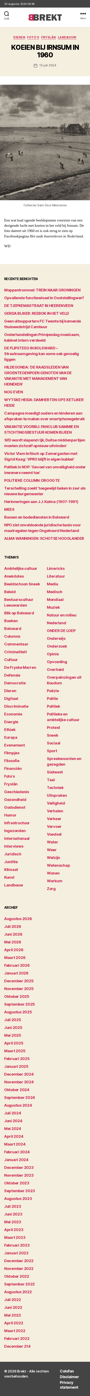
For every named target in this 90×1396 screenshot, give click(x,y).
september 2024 (19, 1097)
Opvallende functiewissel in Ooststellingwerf (44, 298)
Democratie (15, 683)
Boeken (11, 621)
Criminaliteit (15, 652)
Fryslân (48, 37)
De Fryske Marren (20, 667)
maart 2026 (14, 957)
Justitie (11, 862)
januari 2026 (16, 973)
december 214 (17, 1346)
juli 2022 (12, 1299)
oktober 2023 (16, 1183)
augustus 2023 (18, 1198)
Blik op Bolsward (19, 613)
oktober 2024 (16, 1090)
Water (52, 842)
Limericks (56, 568)
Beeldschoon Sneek (22, 584)
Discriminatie (16, 706)
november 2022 (18, 1268)
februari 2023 (17, 1245)
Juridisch (12, 854)
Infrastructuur (17, 823)
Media (52, 584)
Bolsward (12, 628)
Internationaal (17, 838)
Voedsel (54, 834)
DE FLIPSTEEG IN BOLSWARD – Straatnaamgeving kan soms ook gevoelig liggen (41, 354)
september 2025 (19, 1004)
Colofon (67, 1371)
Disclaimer (69, 1377)
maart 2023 (14, 1237)
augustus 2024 (18, 1105)
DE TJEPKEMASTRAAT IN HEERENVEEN (38, 305)
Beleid (9, 592)
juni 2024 (13, 1121)
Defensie (12, 675)
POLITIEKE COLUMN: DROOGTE (32, 480)
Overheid (55, 669)
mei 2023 (12, 1222)
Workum (54, 881)
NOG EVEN (13, 392)
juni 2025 (13, 1027)
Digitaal (11, 698)
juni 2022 (13, 1307)
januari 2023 (16, 1253)
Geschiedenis (16, 792)
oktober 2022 (16, 1276)
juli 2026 (12, 926)
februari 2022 (17, 1338)
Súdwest (55, 772)
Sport (52, 751)
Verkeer (54, 819)
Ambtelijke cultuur (20, 568)
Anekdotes (14, 576)
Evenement (14, 745)
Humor (10, 815)
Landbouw (67, 37)
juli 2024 (12, 1113)
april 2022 (13, 1323)
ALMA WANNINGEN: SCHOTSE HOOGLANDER (44, 538)
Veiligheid (56, 803)
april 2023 (13, 1229)
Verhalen (55, 811)
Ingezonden (15, 830)
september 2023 (19, 1191)
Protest (53, 727)
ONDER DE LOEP (61, 630)
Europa (10, 737)
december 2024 (19, 1074)
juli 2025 (12, 1020)
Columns (12, 636)
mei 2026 (12, 942)
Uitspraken (57, 795)
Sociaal (53, 743)
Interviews (13, 846)
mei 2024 (12, 1128)
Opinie (53, 654)
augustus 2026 (18, 919)
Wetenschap (58, 865)
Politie (52, 698)
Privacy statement (69, 1384)
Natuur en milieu (61, 615)
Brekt (21, 1371)
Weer (52, 850)
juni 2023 (13, 1214)
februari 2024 (17, 1152)
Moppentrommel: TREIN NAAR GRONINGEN (42, 290)
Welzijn (53, 857)
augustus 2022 (18, 1292)
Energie (11, 722)
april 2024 (13, 1136)
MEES (9, 509)
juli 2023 (12, 1206)
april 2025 (13, 1043)
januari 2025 (16, 1066)
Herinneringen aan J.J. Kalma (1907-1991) (41, 501)
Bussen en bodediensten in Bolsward (36, 517)
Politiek (53, 706)
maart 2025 (14, 1051)
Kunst (9, 877)
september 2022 (19, 1284)
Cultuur (11, 659)
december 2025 (19, 981)
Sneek (52, 735)
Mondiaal (55, 599)
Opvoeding (57, 662)
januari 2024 (16, 1160)
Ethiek (9, 729)
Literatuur (56, 576)
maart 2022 (14, 1331)
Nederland (56, 623)
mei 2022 (12, 1315)
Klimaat (11, 869)
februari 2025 (17, 1058)
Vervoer (54, 826)
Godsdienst (14, 807)
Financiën (13, 768)
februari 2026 (17, 965)
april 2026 (13, 950)
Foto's (33, 37)
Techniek (55, 787)
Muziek (53, 607)
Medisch (54, 592)
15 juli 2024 (47, 65)
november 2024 (19, 1082)
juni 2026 (13, 934)
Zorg (51, 888)
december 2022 (18, 1261)
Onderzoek (57, 646)
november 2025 (19, 988)
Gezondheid (15, 799)
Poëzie (53, 691)
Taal (51, 780)
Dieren (19, 37)
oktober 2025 (16, 996)
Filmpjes (11, 753)
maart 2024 (14, 1144)
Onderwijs (56, 638)
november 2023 (19, 1175)
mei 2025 (12, 1035)
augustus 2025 (18, 1012)
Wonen (53, 873)
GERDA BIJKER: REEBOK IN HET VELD (36, 313)
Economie (13, 714)
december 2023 (19, 1167)
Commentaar (16, 644)
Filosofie (11, 761)
